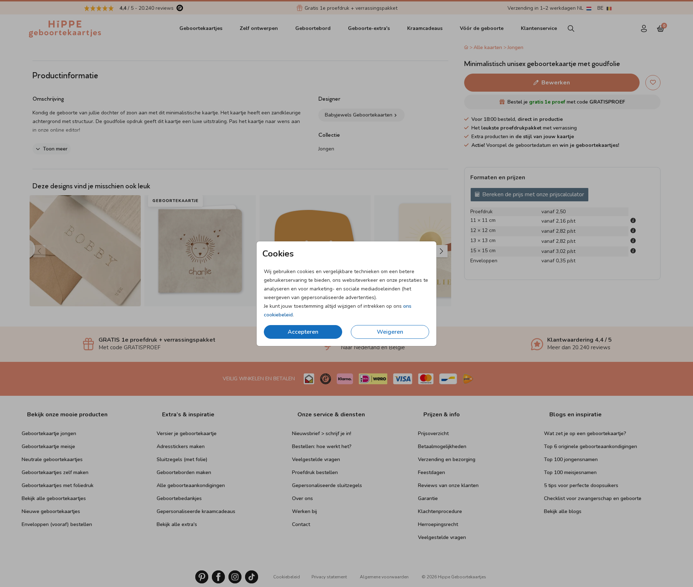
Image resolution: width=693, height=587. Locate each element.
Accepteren (303, 332)
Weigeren (390, 332)
